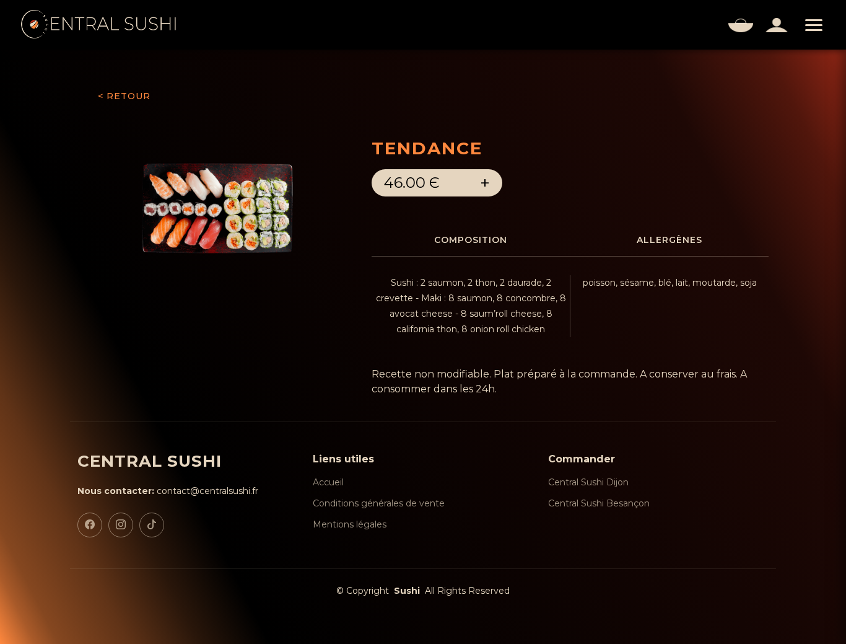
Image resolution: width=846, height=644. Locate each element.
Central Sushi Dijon (588, 482)
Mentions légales (349, 524)
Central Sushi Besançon (599, 503)
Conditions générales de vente (379, 503)
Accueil (328, 482)
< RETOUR (124, 96)
